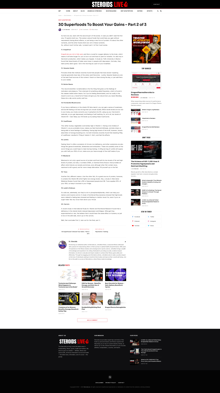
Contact (121, 382)
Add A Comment (92, 320)
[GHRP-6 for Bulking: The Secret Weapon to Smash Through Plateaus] (135, 192)
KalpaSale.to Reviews (148, 118)
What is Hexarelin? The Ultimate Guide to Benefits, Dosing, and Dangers (151, 182)
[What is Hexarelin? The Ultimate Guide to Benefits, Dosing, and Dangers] (135, 182)
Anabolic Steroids (94, 11)
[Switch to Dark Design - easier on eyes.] (158, 11)
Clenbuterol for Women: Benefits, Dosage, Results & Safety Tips (68, 309)
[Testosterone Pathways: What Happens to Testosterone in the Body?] (68, 275)
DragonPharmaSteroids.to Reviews (142, 93)
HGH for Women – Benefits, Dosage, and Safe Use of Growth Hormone (91, 285)
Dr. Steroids (67, 29)
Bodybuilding (111, 11)
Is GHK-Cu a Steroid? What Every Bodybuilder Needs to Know (150, 201)
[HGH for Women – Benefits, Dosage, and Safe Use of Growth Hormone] (92, 275)
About (75, 11)
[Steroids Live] (110, 4)
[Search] (161, 11)
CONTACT (156, 4)
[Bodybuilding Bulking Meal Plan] (92, 299)
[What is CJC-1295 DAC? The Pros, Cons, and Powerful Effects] (134, 362)
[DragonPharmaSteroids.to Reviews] (146, 81)
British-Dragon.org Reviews (150, 109)
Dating (139, 11)
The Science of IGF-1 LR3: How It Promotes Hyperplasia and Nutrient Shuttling (145, 163)
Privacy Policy (110, 382)
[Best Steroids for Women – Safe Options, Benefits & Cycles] (115, 275)
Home (68, 11)
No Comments (84, 29)
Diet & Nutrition (127, 11)
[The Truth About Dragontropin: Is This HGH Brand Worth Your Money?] (134, 351)
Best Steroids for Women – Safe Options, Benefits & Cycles (114, 285)
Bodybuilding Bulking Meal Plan (91, 308)
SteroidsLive (87, 387)
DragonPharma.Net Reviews (150, 127)
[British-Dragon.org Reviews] (135, 112)
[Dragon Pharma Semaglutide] (115, 299)
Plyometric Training (101, 231)
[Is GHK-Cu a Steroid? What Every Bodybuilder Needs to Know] (135, 202)
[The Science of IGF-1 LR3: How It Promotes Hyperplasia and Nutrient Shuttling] (146, 150)
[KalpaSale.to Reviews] (135, 120)
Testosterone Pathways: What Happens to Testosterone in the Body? (67, 285)
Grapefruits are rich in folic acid (72, 54)
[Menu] (59, 11)
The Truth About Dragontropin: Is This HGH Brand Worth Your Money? (151, 350)
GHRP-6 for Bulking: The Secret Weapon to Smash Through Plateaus (151, 191)
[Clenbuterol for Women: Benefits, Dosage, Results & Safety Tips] (68, 299)
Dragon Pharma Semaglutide (115, 307)
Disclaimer (99, 382)
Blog (83, 11)
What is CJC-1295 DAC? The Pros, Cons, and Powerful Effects (151, 360)
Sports (149, 11)
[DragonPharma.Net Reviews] (135, 129)
